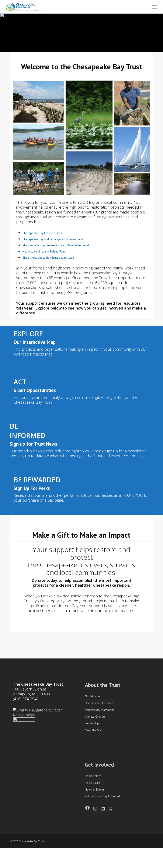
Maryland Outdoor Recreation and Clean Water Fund (55, 245)
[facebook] (128, 841)
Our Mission (92, 696)
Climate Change (95, 716)
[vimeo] (136, 841)
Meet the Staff (94, 730)
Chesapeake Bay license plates (42, 233)
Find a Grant (92, 783)
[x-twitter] (121, 841)
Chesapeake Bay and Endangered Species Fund (52, 239)
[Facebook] (87, 807)
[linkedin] (144, 841)
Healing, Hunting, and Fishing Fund (44, 251)
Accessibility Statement (99, 710)
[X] (110, 808)
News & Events (94, 789)
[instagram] (151, 841)
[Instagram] (95, 808)
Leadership (92, 723)
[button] (154, 7)
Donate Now (93, 776)
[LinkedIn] (102, 808)
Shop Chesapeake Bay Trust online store (48, 257)
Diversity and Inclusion (99, 703)
